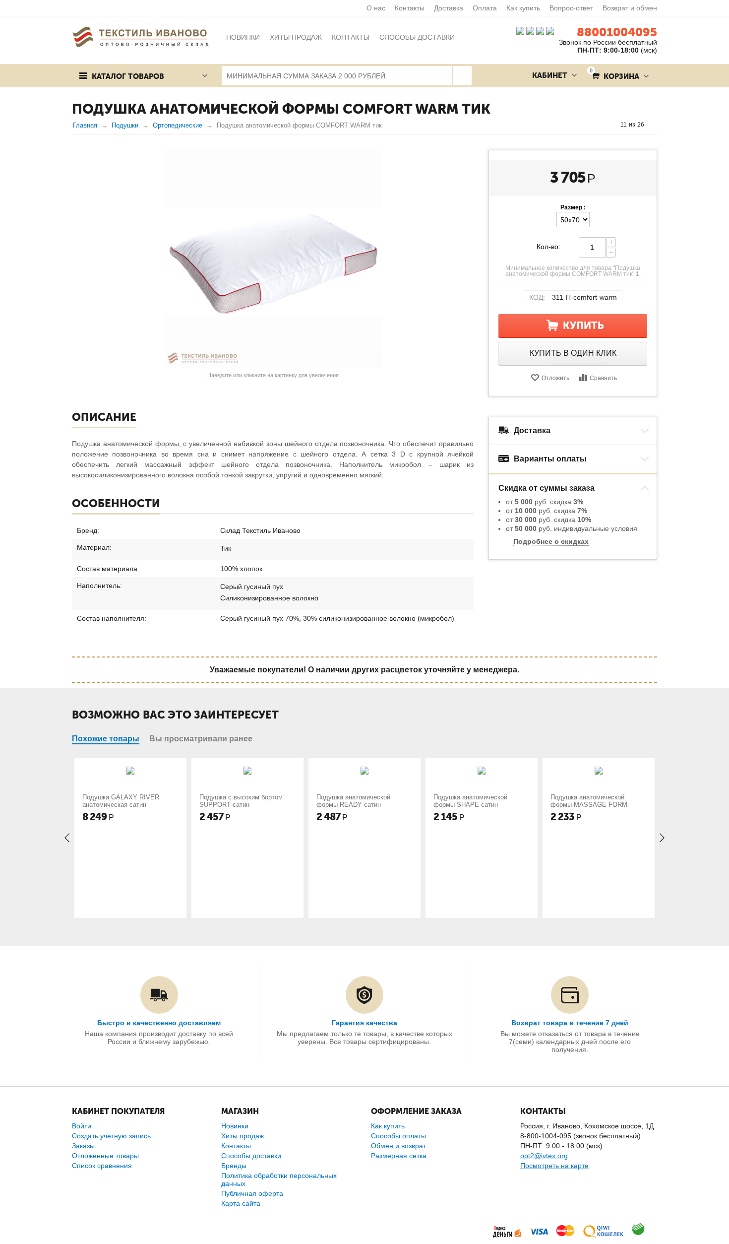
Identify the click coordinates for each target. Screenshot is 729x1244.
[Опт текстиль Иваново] (140, 36)
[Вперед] (653, 124)
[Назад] (611, 124)
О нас (375, 8)
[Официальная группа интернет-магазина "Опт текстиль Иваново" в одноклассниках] (530, 30)
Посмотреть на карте (554, 1166)
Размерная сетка (398, 1156)
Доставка (448, 8)
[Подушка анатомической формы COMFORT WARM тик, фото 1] (273, 259)
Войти (81, 1126)
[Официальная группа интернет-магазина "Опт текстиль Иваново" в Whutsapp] (552, 30)
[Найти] (462, 75)
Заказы (83, 1146)
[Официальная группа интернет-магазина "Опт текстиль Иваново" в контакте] (520, 30)
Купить (583, 325)
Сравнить (603, 378)
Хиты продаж (242, 1136)
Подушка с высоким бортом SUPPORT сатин (241, 800)
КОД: (537, 297)
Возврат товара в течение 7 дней (569, 1023)
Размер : (573, 207)
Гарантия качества (364, 1023)
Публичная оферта (252, 1193)
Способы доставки (251, 1156)
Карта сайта (240, 1203)
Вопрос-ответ (571, 8)
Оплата (485, 8)
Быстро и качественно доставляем (159, 1023)
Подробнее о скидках (551, 541)
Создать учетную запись (111, 1136)
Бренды (233, 1166)
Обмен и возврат (398, 1146)
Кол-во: (548, 247)
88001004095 (617, 32)
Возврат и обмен (630, 8)
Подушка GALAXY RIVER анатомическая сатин (120, 800)
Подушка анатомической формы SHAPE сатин (470, 800)
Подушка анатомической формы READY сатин (353, 800)
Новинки (234, 1126)
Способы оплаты (398, 1136)
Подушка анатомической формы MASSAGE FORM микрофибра (588, 804)
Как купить (523, 8)
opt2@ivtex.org (544, 1156)
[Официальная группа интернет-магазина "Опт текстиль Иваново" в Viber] (539, 30)
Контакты (410, 8)
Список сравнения (102, 1166)
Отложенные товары (105, 1156)
